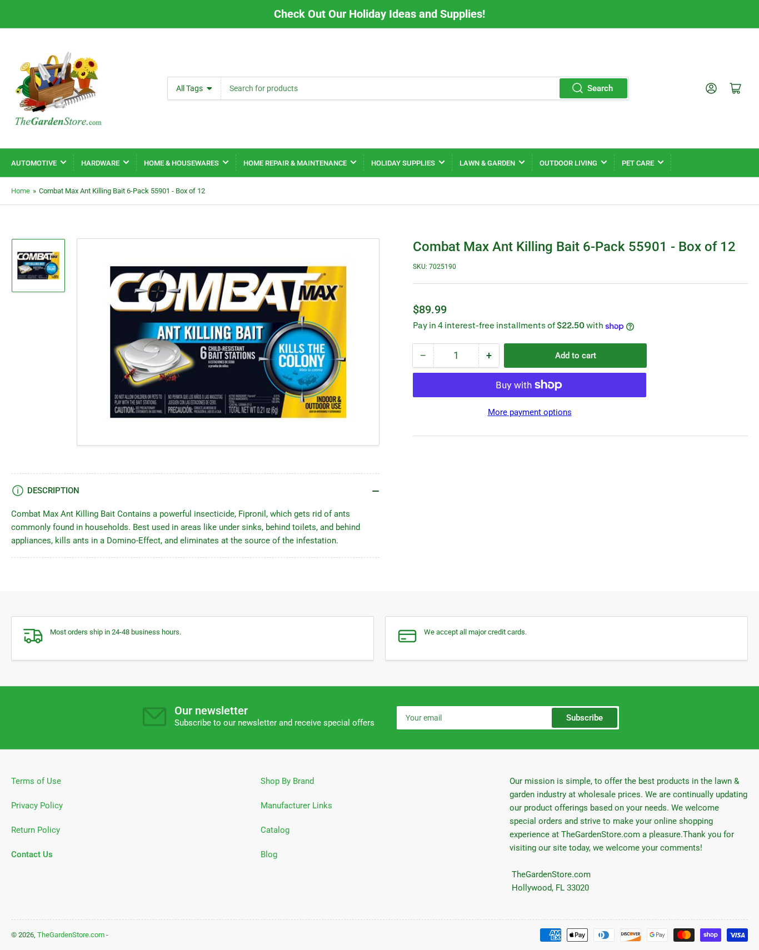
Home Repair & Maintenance (295, 163)
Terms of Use (36, 781)
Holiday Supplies (403, 163)
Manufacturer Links (296, 806)
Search (600, 88)
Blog (269, 854)
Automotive (34, 163)
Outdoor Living (568, 163)
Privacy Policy (37, 806)
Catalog (275, 830)
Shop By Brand (287, 781)
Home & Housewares (181, 163)
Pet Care (638, 163)
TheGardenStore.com (70, 935)
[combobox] (425, 88)
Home (20, 191)
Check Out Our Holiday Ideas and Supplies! (379, 14)
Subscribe (584, 718)
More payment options (530, 412)
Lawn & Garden (487, 163)
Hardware (100, 163)
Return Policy (35, 830)
